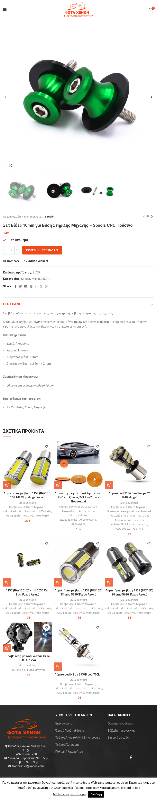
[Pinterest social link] (31, 286)
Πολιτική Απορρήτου (69, 751)
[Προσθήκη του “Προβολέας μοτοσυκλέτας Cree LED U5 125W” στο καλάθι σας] (7, 648)
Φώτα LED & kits (41, 511)
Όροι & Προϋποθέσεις (69, 730)
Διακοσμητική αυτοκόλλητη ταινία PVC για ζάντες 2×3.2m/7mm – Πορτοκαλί (78, 497)
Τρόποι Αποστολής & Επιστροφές (77, 737)
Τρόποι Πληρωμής (67, 744)
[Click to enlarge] (10, 165)
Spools (49, 216)
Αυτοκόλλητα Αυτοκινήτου (78, 511)
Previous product (144, 217)
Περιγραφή (12, 304)
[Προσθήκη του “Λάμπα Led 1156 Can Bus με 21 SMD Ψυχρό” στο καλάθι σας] (109, 485)
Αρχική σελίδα (12, 216)
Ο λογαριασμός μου (120, 723)
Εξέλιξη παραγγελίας (122, 730)
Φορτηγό (27, 515)
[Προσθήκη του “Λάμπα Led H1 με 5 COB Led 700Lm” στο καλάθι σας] (58, 666)
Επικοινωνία (63, 723)
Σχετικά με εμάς (118, 737)
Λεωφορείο (13, 515)
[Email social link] (25, 286)
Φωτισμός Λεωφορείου (122, 511)
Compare (13, 261)
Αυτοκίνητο (42, 515)
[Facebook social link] (15, 286)
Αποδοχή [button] (96, 794)
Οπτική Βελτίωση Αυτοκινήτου (78, 506)
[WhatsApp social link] (41, 286)
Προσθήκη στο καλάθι (42, 250)
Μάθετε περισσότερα (69, 794)
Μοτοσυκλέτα (32, 216)
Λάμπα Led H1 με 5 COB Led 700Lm (78, 674)
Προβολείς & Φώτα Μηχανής (27, 507)
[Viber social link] (46, 286)
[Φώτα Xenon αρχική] (26, 728)
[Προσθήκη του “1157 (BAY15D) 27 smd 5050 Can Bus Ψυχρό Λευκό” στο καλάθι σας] (7, 582)
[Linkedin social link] (36, 286)
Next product (152, 217)
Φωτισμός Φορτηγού (122, 515)
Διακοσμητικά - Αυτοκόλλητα (78, 519)
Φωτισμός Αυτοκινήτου (129, 520)
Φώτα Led (9, 511)
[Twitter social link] (20, 286)
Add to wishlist (38, 261)
